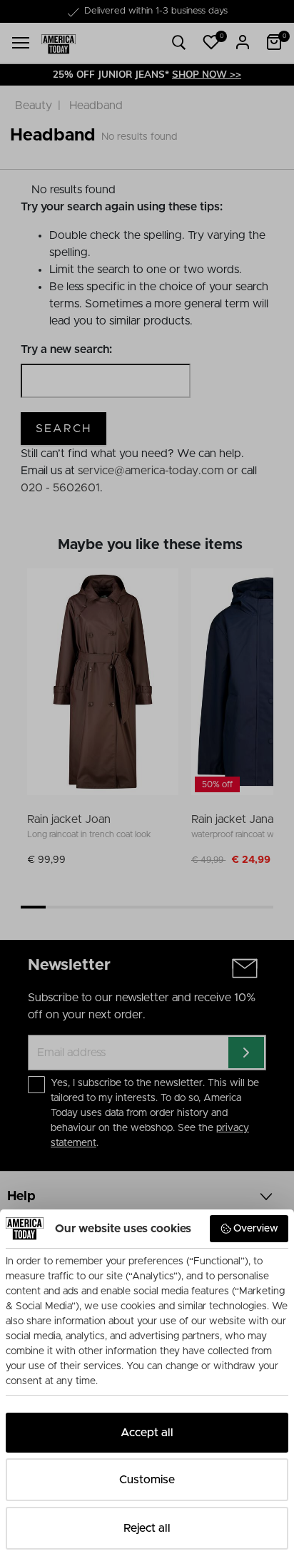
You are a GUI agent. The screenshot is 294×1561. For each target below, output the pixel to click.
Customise (147, 1479)
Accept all (147, 1432)
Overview (255, 1229)
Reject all (147, 1528)
